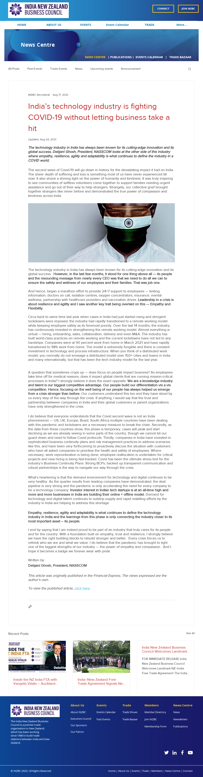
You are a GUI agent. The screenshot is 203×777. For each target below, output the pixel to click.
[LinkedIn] (174, 753)
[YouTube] (190, 753)
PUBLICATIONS (121, 57)
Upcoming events (101, 68)
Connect (188, 771)
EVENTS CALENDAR (150, 57)
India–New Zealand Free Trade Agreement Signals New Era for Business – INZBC (101, 682)
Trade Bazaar (130, 719)
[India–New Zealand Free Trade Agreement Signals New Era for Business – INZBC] (101, 657)
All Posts (13, 68)
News (78, 68)
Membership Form (156, 726)
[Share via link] (30, 607)
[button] (54, 25)
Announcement (130, 68)
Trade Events (58, 68)
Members (157, 771)
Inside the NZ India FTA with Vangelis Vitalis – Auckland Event (35, 682)
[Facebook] (182, 753)
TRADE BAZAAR (180, 57)
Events (136, 771)
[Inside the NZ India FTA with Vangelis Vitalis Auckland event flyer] (37, 657)
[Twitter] (166, 753)
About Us (123, 771)
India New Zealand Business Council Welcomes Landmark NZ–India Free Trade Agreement (164, 649)
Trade (145, 771)
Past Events (34, 68)
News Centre (172, 771)
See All (190, 633)
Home (112, 771)
